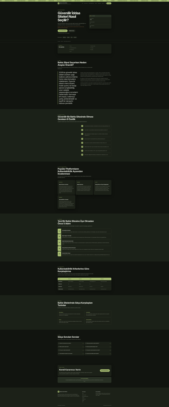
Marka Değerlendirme (91, 3)
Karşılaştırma (99, 3)
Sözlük (103, 3)
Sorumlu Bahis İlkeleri (62, 30)
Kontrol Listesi (86, 3)
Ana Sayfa (59, 41)
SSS (105, 3)
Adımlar (96, 3)
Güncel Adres (109, 3)
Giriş (82, 3)
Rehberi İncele (71, 30)
